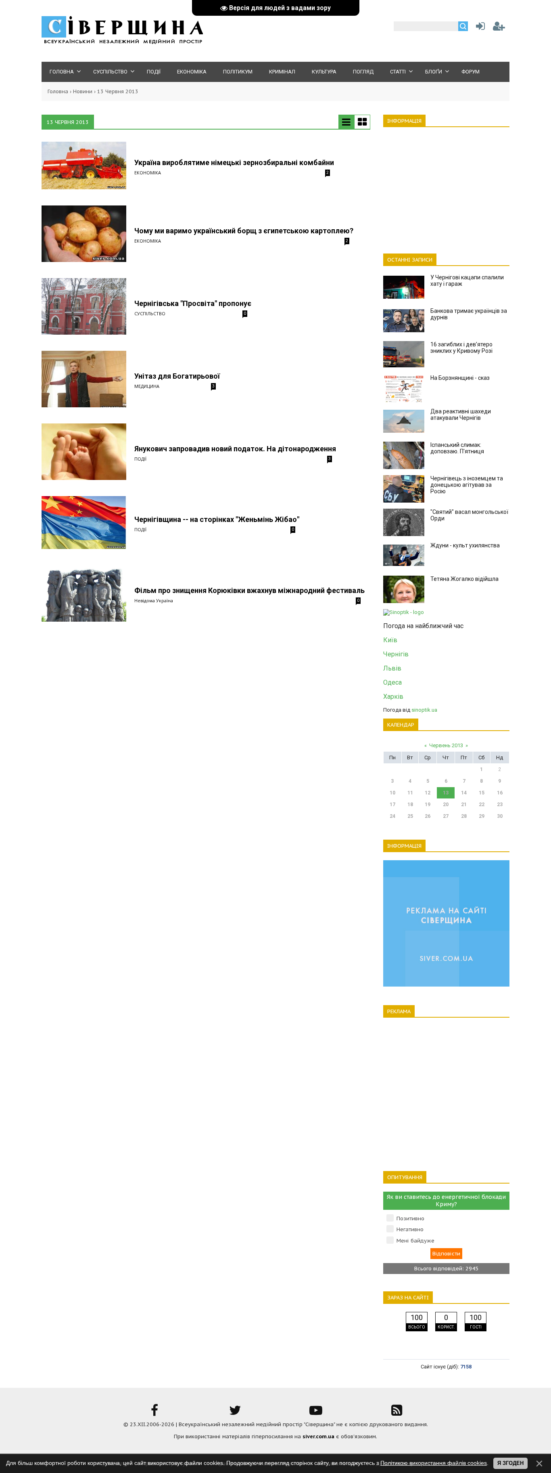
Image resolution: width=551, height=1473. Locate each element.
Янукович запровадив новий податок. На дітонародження (235, 448)
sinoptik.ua (424, 710)
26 (427, 816)
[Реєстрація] (499, 28)
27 (446, 816)
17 (392, 804)
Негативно (410, 1229)
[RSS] (396, 1413)
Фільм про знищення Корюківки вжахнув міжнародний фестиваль (249, 590)
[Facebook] (154, 1413)
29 (481, 816)
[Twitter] (235, 1413)
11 (410, 793)
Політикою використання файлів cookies (433, 1463)
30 (500, 816)
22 (481, 804)
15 (481, 793)
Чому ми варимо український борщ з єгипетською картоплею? (243, 230)
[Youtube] (315, 1413)
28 (464, 816)
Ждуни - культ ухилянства (465, 545)
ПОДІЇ (140, 459)
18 (410, 804)
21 (464, 804)
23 (500, 804)
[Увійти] (479, 28)
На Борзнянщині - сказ (460, 378)
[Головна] (122, 43)
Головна (58, 91)
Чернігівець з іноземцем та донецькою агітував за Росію (466, 484)
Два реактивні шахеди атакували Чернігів (460, 414)
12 (427, 793)
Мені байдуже (415, 1240)
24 (392, 816)
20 (446, 804)
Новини (82, 91)
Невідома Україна (153, 600)
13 (446, 793)
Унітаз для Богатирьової (177, 376)
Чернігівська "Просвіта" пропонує (192, 303)
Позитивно (410, 1218)
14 (464, 793)
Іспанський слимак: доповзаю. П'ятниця (457, 448)
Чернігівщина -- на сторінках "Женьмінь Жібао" (216, 519)
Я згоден (510, 1463)
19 (427, 804)
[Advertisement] (446, 185)
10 (392, 793)
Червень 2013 (446, 745)
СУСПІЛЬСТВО (149, 313)
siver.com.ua (318, 1436)
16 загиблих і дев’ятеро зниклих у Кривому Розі (461, 347)
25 (410, 816)
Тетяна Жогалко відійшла (464, 579)
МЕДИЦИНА (146, 386)
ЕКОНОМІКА (147, 173)
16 (500, 793)
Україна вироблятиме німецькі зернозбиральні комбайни (234, 162)
